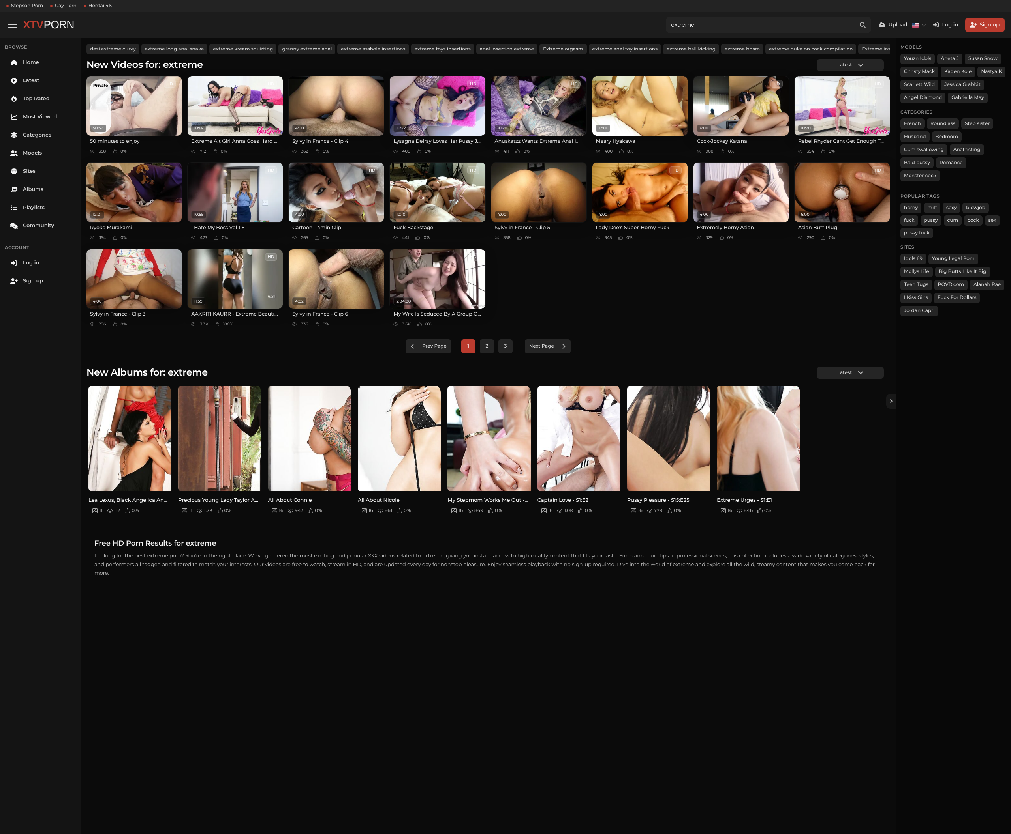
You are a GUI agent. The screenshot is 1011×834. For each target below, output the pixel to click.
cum (952, 220)
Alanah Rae (987, 285)
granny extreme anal (307, 49)
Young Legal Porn (953, 259)
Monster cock (920, 176)
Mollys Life (916, 272)
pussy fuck (917, 233)
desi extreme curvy (113, 49)
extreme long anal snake (174, 49)
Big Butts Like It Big (963, 272)
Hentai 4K (100, 6)
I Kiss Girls (916, 298)
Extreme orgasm (563, 49)
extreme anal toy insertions (625, 49)
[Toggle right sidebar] (891, 401)
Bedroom (947, 137)
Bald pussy (917, 163)
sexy (951, 208)
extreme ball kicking (691, 49)
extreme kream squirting (243, 49)
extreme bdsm (742, 49)
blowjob (975, 208)
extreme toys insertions (443, 49)
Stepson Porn (27, 6)
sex (992, 220)
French (912, 124)
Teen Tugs (916, 285)
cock (973, 220)
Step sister (977, 124)
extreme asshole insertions (373, 49)
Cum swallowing (924, 150)
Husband (915, 137)
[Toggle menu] (12, 25)
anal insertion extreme (507, 49)
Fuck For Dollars (957, 298)
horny (911, 208)
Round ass (942, 124)
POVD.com (951, 285)
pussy (931, 220)
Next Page (541, 346)
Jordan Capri (919, 311)
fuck (909, 220)
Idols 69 (913, 259)
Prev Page (434, 346)
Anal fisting (967, 150)
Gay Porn (66, 6)
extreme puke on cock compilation (811, 49)
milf (932, 208)
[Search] (863, 25)
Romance (951, 163)
